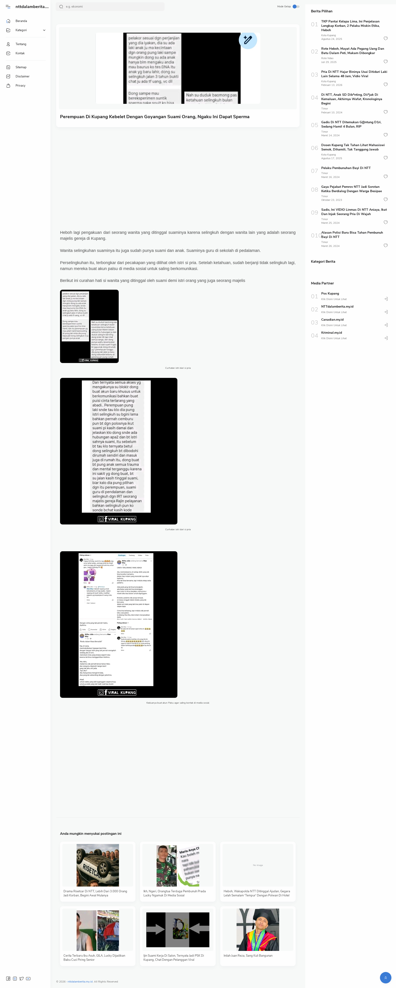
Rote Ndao (327, 58)
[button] (385, 38)
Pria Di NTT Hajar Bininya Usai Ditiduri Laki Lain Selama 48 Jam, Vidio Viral (354, 74)
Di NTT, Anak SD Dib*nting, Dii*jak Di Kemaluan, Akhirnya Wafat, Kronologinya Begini (351, 99)
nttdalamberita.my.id (36, 6)
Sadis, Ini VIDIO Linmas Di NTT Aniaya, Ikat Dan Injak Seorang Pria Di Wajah (354, 211)
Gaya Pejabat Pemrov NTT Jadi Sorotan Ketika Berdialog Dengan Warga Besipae (351, 189)
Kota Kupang (328, 35)
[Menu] (8, 6)
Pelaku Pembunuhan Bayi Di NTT (346, 168)
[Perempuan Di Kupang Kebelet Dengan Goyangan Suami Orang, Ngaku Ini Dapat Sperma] (178, 68)
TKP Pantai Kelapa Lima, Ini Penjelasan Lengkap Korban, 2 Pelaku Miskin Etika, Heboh (350, 25)
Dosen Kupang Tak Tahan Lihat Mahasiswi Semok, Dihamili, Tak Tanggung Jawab (353, 147)
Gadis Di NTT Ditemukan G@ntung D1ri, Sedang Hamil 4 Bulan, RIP (351, 124)
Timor (324, 108)
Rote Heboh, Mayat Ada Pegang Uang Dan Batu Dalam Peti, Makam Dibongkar (352, 50)
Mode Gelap (284, 6)
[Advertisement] (181, 166)
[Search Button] (61, 6)
